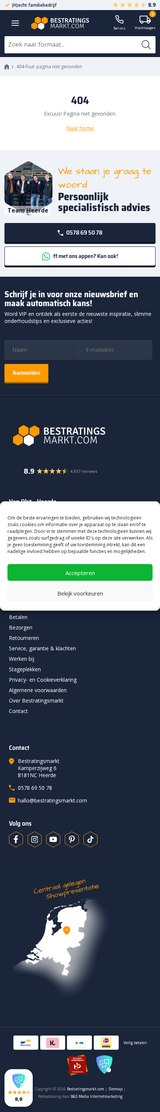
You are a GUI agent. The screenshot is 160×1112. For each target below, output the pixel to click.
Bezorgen (20, 627)
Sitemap (115, 1088)
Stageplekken (25, 669)
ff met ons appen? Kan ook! (85, 256)
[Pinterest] (72, 839)
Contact (18, 710)
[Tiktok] (90, 839)
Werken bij (21, 658)
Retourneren (24, 637)
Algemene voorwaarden (38, 690)
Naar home (80, 128)
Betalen (18, 617)
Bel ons (119, 28)
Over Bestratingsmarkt (36, 700)
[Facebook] (16, 839)
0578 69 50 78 (83, 232)
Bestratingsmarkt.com (85, 1088)
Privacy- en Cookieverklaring (43, 679)
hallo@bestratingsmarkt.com (52, 800)
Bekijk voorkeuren (80, 593)
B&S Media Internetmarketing (96, 1096)
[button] (18, 1088)
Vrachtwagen (145, 23)
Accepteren (80, 572)
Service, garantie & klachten (42, 648)
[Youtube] (53, 839)
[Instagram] (34, 839)
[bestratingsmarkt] (80, 435)
